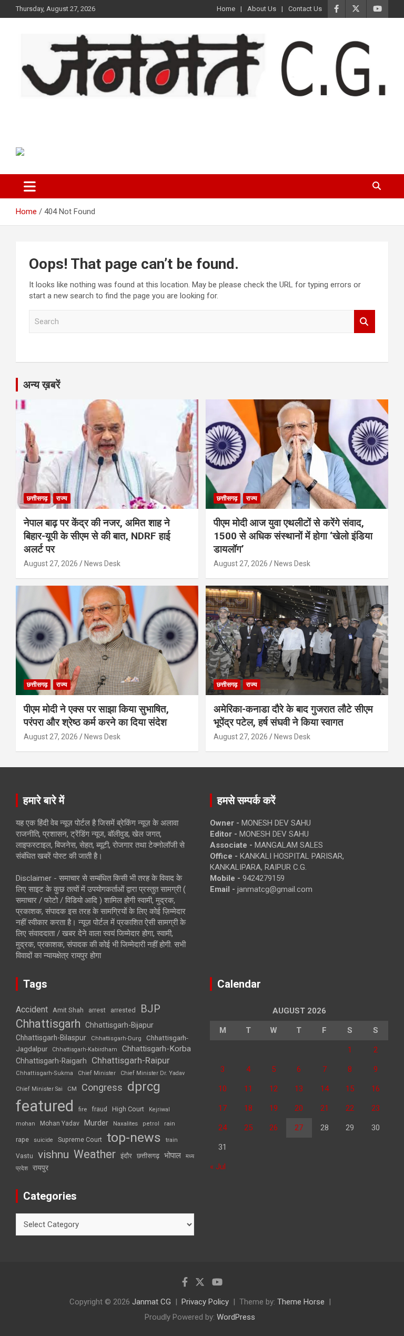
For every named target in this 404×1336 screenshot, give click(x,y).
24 (222, 1127)
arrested (123, 1010)
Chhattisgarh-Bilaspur (51, 1037)
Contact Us (305, 9)
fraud (99, 1109)
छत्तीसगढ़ (148, 1156)
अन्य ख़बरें (41, 384)
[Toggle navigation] (30, 186)
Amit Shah (68, 1010)
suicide (43, 1140)
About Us (261, 9)
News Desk (102, 563)
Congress (102, 1087)
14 (324, 1088)
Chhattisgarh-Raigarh (51, 1061)
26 (273, 1127)
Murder (96, 1123)
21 (324, 1108)
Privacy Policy (205, 1302)
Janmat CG (67, 114)
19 (273, 1108)
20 (299, 1108)
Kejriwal (159, 1109)
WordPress (236, 1317)
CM (72, 1088)
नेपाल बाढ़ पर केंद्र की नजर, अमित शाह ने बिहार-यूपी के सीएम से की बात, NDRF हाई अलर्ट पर (97, 536)
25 (248, 1127)
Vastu (24, 1156)
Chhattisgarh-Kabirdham (84, 1049)
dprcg (143, 1086)
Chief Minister (97, 1073)
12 (273, 1088)
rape (22, 1139)
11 (248, 1088)
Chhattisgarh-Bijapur (119, 1025)
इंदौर (126, 1156)
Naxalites (125, 1123)
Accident (32, 1009)
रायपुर (40, 1167)
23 (375, 1108)
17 (222, 1108)
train (172, 1140)
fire (82, 1109)
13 (299, 1088)
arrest (97, 1010)
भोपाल (172, 1155)
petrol (151, 1123)
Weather (95, 1154)
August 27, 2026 (51, 563)
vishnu (53, 1154)
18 (248, 1108)
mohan (25, 1123)
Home (226, 9)
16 (375, 1088)
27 (299, 1127)
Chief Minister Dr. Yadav (152, 1073)
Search (364, 322)
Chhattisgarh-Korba (156, 1048)
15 (350, 1088)
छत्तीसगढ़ (37, 498)
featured (45, 1106)
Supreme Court (80, 1139)
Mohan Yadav (59, 1123)
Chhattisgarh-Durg (116, 1038)
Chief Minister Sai (39, 1089)
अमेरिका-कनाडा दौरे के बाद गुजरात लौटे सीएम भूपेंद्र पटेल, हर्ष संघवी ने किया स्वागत (293, 715)
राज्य (61, 498)
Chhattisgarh (48, 1023)
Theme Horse (301, 1302)
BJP (150, 1008)
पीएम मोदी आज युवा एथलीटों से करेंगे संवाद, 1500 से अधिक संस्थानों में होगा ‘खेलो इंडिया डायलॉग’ (293, 536)
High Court (128, 1109)
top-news (134, 1137)
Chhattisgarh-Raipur (131, 1060)
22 (350, 1108)
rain (169, 1123)
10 (222, 1088)
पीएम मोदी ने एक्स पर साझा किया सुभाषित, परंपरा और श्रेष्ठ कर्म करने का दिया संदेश (96, 715)
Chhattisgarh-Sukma (44, 1073)
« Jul (218, 1166)
